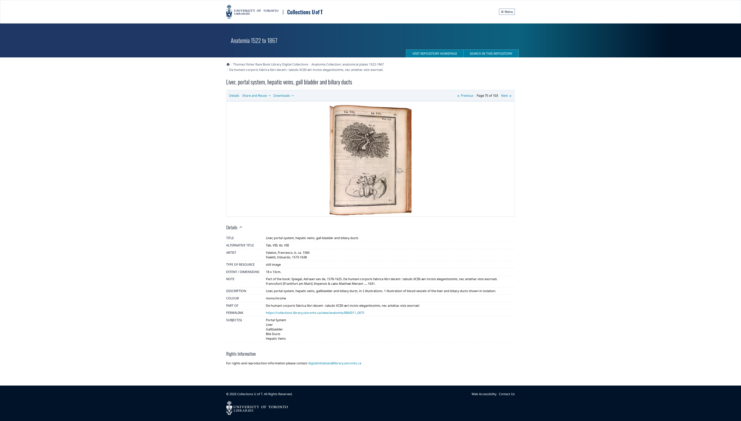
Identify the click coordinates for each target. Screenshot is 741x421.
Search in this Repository (491, 53)
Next (504, 95)
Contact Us (507, 394)
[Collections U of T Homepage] (228, 64)
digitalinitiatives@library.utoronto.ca (334, 363)
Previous (467, 95)
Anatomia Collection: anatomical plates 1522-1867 (347, 64)
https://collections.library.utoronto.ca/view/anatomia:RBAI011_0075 (315, 313)
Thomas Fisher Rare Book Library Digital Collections (270, 64)
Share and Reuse (254, 95)
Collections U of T (249, 394)
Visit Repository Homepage (434, 53)
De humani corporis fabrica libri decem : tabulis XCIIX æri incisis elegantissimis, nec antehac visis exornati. (306, 70)
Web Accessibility (484, 394)
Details (234, 95)
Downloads (281, 95)
